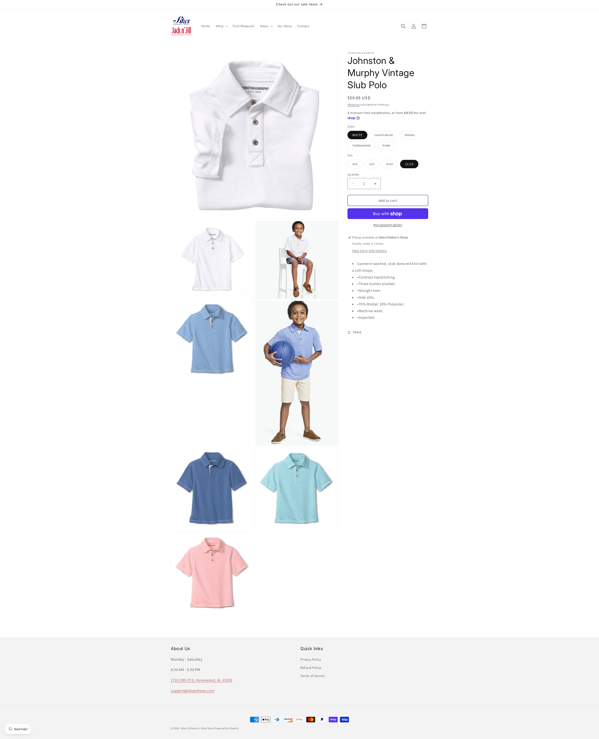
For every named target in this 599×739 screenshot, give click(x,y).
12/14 (409, 164)
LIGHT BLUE (386, 136)
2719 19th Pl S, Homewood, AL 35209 (201, 680)
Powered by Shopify (227, 728)
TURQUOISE (364, 146)
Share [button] (357, 332)
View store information (369, 251)
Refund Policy (310, 668)
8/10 (392, 165)
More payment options (387, 225)
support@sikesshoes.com (192, 690)
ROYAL (412, 136)
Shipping (353, 104)
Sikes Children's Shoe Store (197, 728)
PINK (389, 146)
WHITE (357, 135)
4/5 (357, 165)
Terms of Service (312, 676)
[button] (221, 26)
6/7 (374, 165)
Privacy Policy (310, 659)
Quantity (353, 174)
